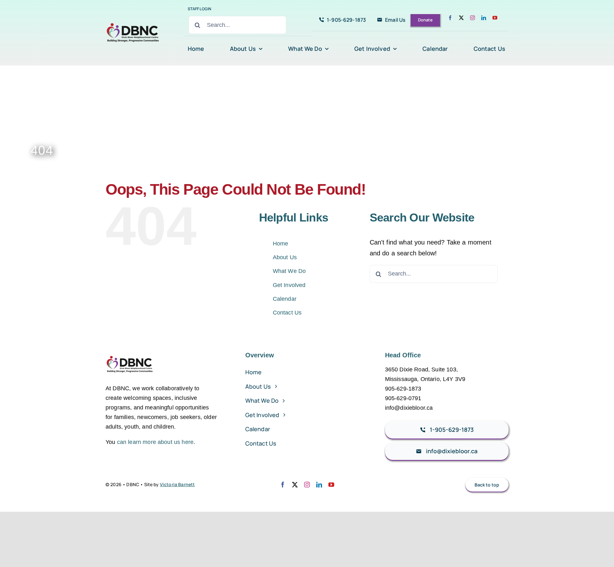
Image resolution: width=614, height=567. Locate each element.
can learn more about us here (155, 442)
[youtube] (494, 17)
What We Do (289, 271)
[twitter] (461, 17)
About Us (285, 257)
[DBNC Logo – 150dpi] (133, 21)
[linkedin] (483, 17)
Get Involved (289, 285)
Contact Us (287, 312)
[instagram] (472, 17)
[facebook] (450, 17)
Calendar (284, 299)
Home (280, 243)
